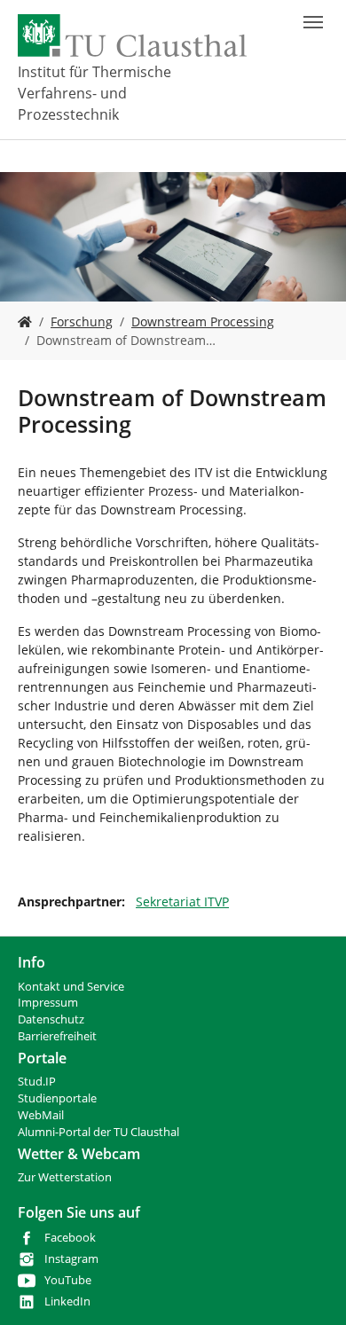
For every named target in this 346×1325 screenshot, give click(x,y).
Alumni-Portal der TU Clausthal (98, 1132)
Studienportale (57, 1098)
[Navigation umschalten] (313, 22)
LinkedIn (67, 1301)
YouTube (67, 1280)
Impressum (48, 1002)
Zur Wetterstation (65, 1177)
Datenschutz (51, 1019)
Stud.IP (37, 1081)
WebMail (41, 1115)
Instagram (71, 1258)
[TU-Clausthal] (132, 35)
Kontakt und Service (71, 986)
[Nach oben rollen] (309, 1288)
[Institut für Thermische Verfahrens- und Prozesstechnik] (25, 321)
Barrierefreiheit (57, 1036)
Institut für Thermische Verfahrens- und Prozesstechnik (94, 93)
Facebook (70, 1237)
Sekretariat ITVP (182, 901)
